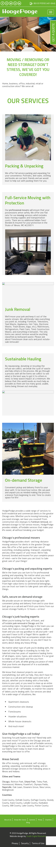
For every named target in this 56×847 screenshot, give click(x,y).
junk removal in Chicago (24, 623)
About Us (7, 819)
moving (20, 215)
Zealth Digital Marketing (36, 836)
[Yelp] (15, 3)
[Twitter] (11, 3)
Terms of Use (38, 843)
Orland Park (29, 781)
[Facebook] (2, 3)
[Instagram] (6, 3)
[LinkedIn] (19, 3)
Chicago (6, 781)
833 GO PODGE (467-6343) (44, 3)
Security (25, 843)
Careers (32, 819)
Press (40, 819)
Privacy (15, 843)
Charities (48, 819)
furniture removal (39, 522)
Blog (28, 822)
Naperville (6, 787)
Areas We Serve (20, 819)
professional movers (19, 210)
